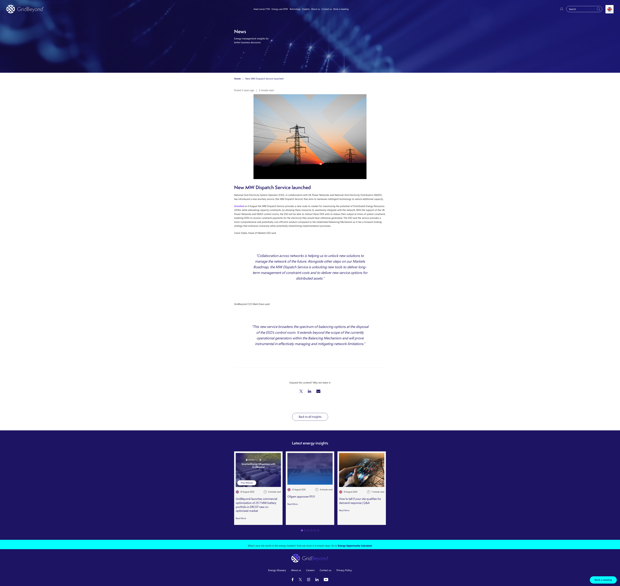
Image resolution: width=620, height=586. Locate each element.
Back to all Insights (310, 417)
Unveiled (239, 206)
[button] (301, 391)
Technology (294, 9)
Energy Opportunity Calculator (355, 545)
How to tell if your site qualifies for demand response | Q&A (360, 501)
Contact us (326, 9)
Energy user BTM (280, 9)
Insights (306, 9)
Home (237, 78)
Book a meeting (341, 9)
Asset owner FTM (261, 9)
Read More (241, 518)
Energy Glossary (277, 570)
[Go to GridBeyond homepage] (25, 9)
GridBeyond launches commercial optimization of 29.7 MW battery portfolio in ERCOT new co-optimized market (256, 505)
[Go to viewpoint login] (561, 9)
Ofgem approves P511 (301, 496)
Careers (310, 570)
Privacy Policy (344, 570)
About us (315, 9)
